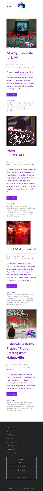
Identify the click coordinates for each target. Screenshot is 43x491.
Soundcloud (22, 474)
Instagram (22, 466)
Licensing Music (11, 453)
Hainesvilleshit (23, 296)
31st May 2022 (13, 162)
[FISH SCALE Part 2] (21, 233)
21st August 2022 (14, 64)
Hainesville (27, 103)
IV (33, 103)
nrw (15, 109)
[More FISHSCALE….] (21, 131)
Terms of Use (10, 442)
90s (11, 206)
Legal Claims (10, 438)
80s (8, 206)
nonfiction (31, 107)
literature (22, 208)
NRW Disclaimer (11, 435)
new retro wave (12, 107)
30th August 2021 (14, 256)
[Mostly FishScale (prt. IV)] (21, 33)
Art (9, 67)
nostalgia (10, 109)
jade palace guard (12, 105)
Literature (14, 67)
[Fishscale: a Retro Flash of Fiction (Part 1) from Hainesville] (21, 324)
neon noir (28, 105)
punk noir (20, 109)
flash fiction (28, 402)
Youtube (22, 477)
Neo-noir (21, 105)
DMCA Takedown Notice (14, 446)
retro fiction (21, 408)
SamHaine (10, 111)
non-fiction (24, 212)
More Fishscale (30, 208)
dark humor (17, 294)
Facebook (22, 470)
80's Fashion (12, 367)
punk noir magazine (23, 302)
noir (18, 212)
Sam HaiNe (24, 67)
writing (16, 216)
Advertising (10, 449)
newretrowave (22, 107)
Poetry (12, 214)
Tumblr (22, 463)
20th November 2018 (15, 364)
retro (24, 214)
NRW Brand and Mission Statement (17, 428)
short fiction (18, 410)
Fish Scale (25, 294)
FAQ (7, 431)
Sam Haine (27, 109)
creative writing (12, 103)
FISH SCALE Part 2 (21, 249)
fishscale (20, 103)
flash (8, 296)
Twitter (22, 459)
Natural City (22, 298)
